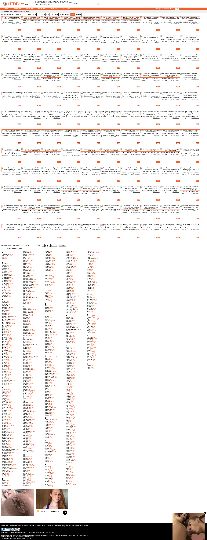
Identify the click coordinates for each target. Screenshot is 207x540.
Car (3, 394)
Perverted (68, 254)
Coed (3, 430)
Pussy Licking (70, 308)
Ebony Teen (26, 314)
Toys (88, 279)
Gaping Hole (27, 407)
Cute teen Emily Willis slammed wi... (170, 134)
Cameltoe (5, 389)
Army (3, 289)
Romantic (68, 338)
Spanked (68, 417)
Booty (4, 356)
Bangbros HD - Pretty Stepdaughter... (11, 154)
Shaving (68, 375)
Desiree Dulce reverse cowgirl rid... (130, 21)
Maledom (47, 361)
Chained (4, 406)
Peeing (47, 480)
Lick (46, 338)
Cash (3, 397)
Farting (25, 348)
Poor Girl (68, 279)
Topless (89, 276)
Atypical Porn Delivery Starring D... (71, 21)
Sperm (68, 420)
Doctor (25, 269)
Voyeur (89, 332)
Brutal (4, 371)
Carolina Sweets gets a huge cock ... (11, 230)
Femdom (26, 358)
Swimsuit (68, 457)
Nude (46, 429)
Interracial (47, 283)
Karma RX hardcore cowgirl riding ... (91, 115)
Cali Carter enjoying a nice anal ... (110, 21)
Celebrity (5, 401)
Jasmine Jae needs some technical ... (70, 154)
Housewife (48, 257)
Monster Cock (49, 407)
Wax (88, 340)
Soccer (68, 402)
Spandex (68, 414)
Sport (67, 423)
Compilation (5, 436)
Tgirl (67, 480)
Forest (25, 389)
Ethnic (25, 327)
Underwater (90, 302)
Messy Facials (49, 385)
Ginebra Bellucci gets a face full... (11, 96)
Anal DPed (5, 277)
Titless (89, 264)
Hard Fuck (26, 465)
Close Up (5, 424)
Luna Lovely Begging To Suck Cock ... (130, 40)
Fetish (25, 359)
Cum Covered (6, 458)
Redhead (68, 320)
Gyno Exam (26, 452)
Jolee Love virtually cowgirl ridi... (170, 58)
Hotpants (47, 256)
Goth (24, 434)
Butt (3, 385)
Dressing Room (28, 291)
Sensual (68, 368)
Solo (67, 408)
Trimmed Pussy (91, 285)
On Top (47, 453)
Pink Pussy (69, 264)
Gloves (25, 428)
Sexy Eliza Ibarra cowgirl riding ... (110, 152)
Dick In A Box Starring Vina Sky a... (190, 154)
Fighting (25, 362)
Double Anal (27, 278)
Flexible (25, 378)
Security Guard (70, 358)
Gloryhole (26, 426)
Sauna (68, 350)
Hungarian (48, 267)
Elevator (25, 317)
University (90, 308)
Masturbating (48, 372)
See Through (69, 360)
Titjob (88, 263)
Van (88, 320)
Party (46, 477)
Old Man (47, 448)
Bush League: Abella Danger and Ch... (90, 96)
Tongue (89, 273)
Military (47, 391)
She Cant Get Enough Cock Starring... (190, 192)
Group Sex (26, 446)
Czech (4, 476)
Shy (67, 380)
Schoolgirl (69, 351)
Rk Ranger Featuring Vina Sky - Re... (150, 153)
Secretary (68, 355)
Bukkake (4, 373)
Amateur (4, 271)
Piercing (68, 262)
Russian (68, 342)
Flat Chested (27, 377)
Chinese (4, 410)
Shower (68, 378)
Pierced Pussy (70, 260)
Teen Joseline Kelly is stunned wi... (130, 191)
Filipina (25, 363)
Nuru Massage (49, 434)
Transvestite (90, 284)
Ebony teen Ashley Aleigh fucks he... (11, 115)
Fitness (25, 374)
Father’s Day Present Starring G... (110, 209)
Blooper (4, 343)
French (25, 393)
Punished (68, 300)
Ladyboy (47, 319)
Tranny (89, 281)
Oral (46, 456)
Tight (88, 257)
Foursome (26, 392)
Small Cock (69, 396)
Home (6, 8)
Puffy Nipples (69, 299)
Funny (25, 398)
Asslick (4, 295)
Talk (67, 468)
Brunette (4, 370)
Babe (3, 301)
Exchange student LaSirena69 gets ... (170, 98)
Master (47, 370)
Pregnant (68, 287)
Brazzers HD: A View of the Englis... (130, 211)
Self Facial (69, 362)
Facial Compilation (28, 344)
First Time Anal (27, 369)
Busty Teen (5, 383)
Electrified (26, 316)
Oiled (46, 445)
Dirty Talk (26, 267)
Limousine (48, 340)
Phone (68, 256)
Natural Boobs (49, 420)
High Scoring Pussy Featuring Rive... (190, 173)
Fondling (26, 380)
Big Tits (4, 326)
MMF (46, 400)
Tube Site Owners (23, 526)
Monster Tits (48, 409)
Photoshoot (69, 257)
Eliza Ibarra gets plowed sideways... (130, 153)
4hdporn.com (12, 535)
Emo (24, 318)
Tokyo (88, 272)
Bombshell (5, 350)
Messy (46, 383)
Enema (25, 320)
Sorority (68, 411)
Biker (3, 328)
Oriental (47, 460)
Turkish (89, 288)
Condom (4, 437)
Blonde (4, 341)
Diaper (25, 262)
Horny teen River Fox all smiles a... (11, 134)
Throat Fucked (91, 253)
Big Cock (5, 322)
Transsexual (90, 282)
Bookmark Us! (28, 11)
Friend (25, 395)
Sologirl (68, 410)
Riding (68, 332)
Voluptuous (90, 331)
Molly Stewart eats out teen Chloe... (170, 191)
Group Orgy (26, 444)
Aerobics (4, 268)
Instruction (48, 281)
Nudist (46, 430)
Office (46, 444)
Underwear (90, 304)
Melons (47, 382)
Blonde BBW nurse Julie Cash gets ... (150, 117)
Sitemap (39, 526)
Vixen (88, 329)
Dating (25, 251)
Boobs (4, 353)
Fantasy (25, 347)
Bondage (5, 352)
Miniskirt (47, 394)
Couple (4, 444)
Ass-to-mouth (6, 293)
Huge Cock (48, 259)
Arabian (4, 287)
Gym (24, 447)
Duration (78, 14)
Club (3, 427)
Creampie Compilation (9, 449)
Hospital (47, 251)
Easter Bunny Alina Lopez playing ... (150, 134)
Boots (4, 355)
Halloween (26, 461)
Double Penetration (29, 284)
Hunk (46, 269)
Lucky (46, 352)
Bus (3, 377)
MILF (46, 390)
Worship (89, 359)
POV (67, 285)
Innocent (47, 278)
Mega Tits (47, 380)
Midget (47, 388)
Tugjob (89, 287)
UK (88, 296)
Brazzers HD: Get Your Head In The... (150, 228)
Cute (3, 474)
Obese (46, 442)
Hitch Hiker (26, 476)
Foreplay (26, 387)
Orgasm (47, 457)
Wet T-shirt (90, 347)
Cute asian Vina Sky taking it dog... (71, 78)
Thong (67, 483)
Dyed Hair (26, 302)
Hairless (25, 458)
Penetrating (48, 483)
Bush (3, 379)
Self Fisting (69, 363)
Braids (4, 362)
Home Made (27, 482)
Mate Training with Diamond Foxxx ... (11, 173)
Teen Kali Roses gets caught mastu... (31, 153)
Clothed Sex (5, 425)
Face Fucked (27, 340)
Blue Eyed (5, 347)
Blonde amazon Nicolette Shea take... (51, 211)
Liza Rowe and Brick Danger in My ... (110, 41)
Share (67, 372)
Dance (4, 481)
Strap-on (68, 438)
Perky (67, 253)
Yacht (88, 365)
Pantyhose (48, 472)
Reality (68, 317)
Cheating (5, 407)
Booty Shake (6, 358)
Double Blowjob (28, 279)
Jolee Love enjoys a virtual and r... (190, 59)
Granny (25, 438)
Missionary (48, 397)
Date (72, 14)
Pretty (67, 288)
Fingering (26, 365)
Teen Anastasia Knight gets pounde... (150, 79)
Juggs (46, 299)
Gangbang (26, 405)
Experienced (27, 333)
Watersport (90, 338)
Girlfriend (26, 420)
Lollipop (47, 346)
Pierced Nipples (70, 259)
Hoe (24, 477)
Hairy (25, 459)
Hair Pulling (26, 456)
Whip (88, 349)
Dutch (25, 300)
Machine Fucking (50, 357)
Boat (3, 349)
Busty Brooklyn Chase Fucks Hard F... (31, 96)
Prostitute (68, 293)
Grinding (25, 441)
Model (46, 403)
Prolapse (68, 291)
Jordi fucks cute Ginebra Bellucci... (190, 78)
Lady (46, 318)
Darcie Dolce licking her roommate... (71, 136)
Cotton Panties (6, 439)
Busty (3, 382)
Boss (3, 359)
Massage (47, 366)
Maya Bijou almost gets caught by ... (170, 117)
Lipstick (47, 343)
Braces (4, 361)
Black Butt (5, 337)
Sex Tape (68, 371)
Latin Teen (48, 325)
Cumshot (5, 467)
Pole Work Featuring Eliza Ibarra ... (90, 153)
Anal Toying (5, 283)
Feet (24, 355)
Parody (47, 475)
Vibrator (89, 323)
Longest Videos (41, 8)
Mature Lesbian (49, 378)
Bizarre (4, 334)
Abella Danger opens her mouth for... (11, 191)
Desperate (26, 260)
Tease (67, 477)
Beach (4, 314)
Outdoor (47, 462)
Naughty (47, 423)
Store (67, 434)
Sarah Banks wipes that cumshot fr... (90, 228)
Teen (67, 479)
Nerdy (46, 425)
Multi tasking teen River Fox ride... (190, 117)
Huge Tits (47, 262)
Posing (68, 284)
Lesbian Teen (49, 334)
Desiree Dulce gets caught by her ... (190, 22)
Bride (3, 367)
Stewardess (69, 431)
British (4, 368)
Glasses (25, 425)
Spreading (69, 425)
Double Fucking (28, 282)
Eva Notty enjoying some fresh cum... (51, 21)
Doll (24, 272)
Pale (46, 469)
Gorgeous (26, 432)
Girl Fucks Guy (27, 417)
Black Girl (5, 338)
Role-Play (68, 335)
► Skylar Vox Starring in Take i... (110, 115)
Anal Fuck (5, 280)
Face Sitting (26, 341)
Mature (47, 375)
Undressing (90, 305)
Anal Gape (5, 281)
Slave (67, 390)
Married (47, 363)
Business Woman (7, 380)
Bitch (3, 332)
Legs (46, 328)
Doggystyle (26, 271)
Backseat (5, 306)
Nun (46, 432)
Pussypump (69, 312)
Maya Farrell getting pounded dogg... (31, 21)
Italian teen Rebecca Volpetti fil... (130, 115)
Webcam (89, 341)
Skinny (68, 386)
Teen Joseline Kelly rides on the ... (150, 191)
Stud (67, 446)
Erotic (25, 323)
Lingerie (47, 341)
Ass (3, 292)
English (25, 321)
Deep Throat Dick (28, 297)
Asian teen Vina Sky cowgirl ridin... (91, 78)
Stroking (68, 444)
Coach (4, 428)
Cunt (3, 470)
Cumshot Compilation (8, 468)
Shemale (166, 9)
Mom (46, 404)
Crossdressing (6, 452)
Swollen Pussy (70, 460)
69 (3, 259)
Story (67, 435)
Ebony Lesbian (27, 309)
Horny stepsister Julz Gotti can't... (70, 229)
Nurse (46, 433)
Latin (46, 324)
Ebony (25, 308)
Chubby (4, 413)
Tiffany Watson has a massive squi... (71, 59)
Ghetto (25, 416)
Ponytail (68, 276)
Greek (25, 440)
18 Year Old (5, 254)
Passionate (48, 478)
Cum (3, 456)
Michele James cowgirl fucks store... (51, 96)
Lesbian (47, 330)
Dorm (25, 276)
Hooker (25, 483)
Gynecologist (27, 450)
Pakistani (47, 468)
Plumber (68, 272)
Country (4, 443)
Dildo (25, 264)
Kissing (47, 307)
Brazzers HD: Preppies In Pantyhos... (150, 211)
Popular (67, 14)
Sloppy (68, 393)
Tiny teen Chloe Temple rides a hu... (31, 134)
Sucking (68, 452)
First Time (26, 368)
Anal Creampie (6, 275)
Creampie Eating (7, 450)
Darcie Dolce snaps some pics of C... (90, 134)
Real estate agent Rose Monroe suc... (190, 210)
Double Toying (27, 287)
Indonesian (48, 277)
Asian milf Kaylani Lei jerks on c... (71, 171)
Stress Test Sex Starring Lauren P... (110, 228)
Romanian (69, 336)
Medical (47, 379)
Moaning (47, 401)
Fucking (25, 396)
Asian (4, 290)
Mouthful (47, 412)
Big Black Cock (6, 319)
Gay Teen (26, 413)
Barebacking (6, 307)
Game (25, 404)
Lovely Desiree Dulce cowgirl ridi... (150, 22)
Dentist (25, 257)
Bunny (4, 376)
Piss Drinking (69, 266)
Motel (46, 410)
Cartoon (4, 395)
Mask (46, 364)
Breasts (4, 365)
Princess (68, 290)
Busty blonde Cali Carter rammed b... (90, 21)
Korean (47, 311)
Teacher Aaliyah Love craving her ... (190, 228)
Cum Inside (5, 462)
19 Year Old (5, 256)
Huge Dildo (48, 260)
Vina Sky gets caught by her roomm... (110, 79)
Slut (67, 395)
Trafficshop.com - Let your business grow (77, 526)
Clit (3, 422)
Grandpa (26, 437)
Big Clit (4, 320)
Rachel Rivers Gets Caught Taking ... (150, 41)
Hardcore (26, 467)
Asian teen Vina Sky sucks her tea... (51, 117)
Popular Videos (29, 8)
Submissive (69, 450)
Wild (88, 356)
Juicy (46, 301)
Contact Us (32, 526)
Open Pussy (48, 454)
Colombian (5, 434)
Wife (88, 353)
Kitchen (47, 308)
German (25, 414)
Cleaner (4, 421)
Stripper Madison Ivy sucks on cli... (150, 59)
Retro (67, 324)
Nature (47, 421)
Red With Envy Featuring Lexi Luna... (31, 60)
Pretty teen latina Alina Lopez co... (130, 134)
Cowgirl (4, 446)
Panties (47, 471)
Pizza (67, 271)
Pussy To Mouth (70, 311)
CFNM (4, 404)
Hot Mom (47, 253)
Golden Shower (28, 431)
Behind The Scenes (8, 316)
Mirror (46, 395)
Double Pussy (27, 285)
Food (24, 381)
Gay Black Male (28, 411)
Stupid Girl (69, 449)
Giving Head (27, 422)
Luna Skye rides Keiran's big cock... (150, 172)
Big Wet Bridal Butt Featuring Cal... (11, 210)
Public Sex (69, 297)
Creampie (5, 447)
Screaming (69, 353)
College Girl (5, 431)
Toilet (88, 271)
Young (89, 368)
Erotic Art (26, 324)
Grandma (26, 435)
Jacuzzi (47, 290)
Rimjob (68, 333)
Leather (47, 327)
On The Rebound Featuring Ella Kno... (11, 59)
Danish (4, 482)
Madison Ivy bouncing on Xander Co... (110, 96)
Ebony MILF (26, 311)
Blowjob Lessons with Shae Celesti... (91, 210)
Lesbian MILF (49, 331)
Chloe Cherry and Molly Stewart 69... (110, 136)
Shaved (68, 374)
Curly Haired (6, 471)
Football (25, 384)
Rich (67, 330)
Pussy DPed (69, 305)
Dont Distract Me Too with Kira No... (91, 192)
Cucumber (5, 455)
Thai (67, 482)
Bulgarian (5, 374)
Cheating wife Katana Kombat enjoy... (51, 191)
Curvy (4, 473)
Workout (89, 358)
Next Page (55, 14)
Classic (4, 416)
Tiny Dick (89, 260)
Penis (46, 484)
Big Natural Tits (6, 323)
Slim (67, 392)
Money (47, 406)
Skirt (67, 387)
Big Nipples (5, 325)
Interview (47, 284)
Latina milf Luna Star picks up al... (31, 190)
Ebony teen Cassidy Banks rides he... (110, 172)
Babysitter (5, 302)
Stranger (68, 437)
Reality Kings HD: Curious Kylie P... (31, 211)
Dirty (24, 266)
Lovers (47, 350)
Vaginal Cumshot (92, 319)
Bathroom (5, 310)
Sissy (67, 383)
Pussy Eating (69, 306)
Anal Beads (5, 274)
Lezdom (47, 336)
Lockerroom (48, 344)
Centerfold (5, 403)
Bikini (3, 329)
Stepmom (68, 429)
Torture (89, 278)
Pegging (47, 481)
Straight (158, 9)
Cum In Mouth (6, 461)
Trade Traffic (13, 526)
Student (68, 447)
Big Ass (4, 317)
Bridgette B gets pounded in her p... (31, 172)
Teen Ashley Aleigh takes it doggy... (71, 40)
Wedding (89, 343)
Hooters (25, 485)
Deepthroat (26, 253)
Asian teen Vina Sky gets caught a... (170, 22)
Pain (46, 466)
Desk (24, 259)
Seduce (68, 359)
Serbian (68, 369)
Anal (3, 272)
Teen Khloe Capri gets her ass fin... (110, 60)
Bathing (4, 308)
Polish (67, 275)
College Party (6, 433)
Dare (3, 484)
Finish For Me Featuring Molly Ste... (130, 60)
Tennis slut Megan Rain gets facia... (51, 79)
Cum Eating (5, 459)
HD (24, 471)
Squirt (67, 428)
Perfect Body (69, 251)
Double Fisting (27, 281)
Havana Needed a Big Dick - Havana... (31, 40)
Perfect (47, 486)
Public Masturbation (71, 296)
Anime (4, 284)
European (26, 329)
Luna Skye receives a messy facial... (170, 172)
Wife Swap (90, 355)
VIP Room (90, 326)
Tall (67, 470)
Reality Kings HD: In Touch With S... (51, 153)
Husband (47, 271)
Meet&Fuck (53, 8)
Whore (89, 352)
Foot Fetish (26, 383)
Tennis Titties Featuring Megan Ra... (170, 153)
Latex (46, 322)
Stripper (68, 441)
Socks (67, 404)
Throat (89, 251)
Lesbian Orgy (48, 333)
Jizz (46, 298)
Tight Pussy (90, 259)
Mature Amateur (49, 376)
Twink (88, 290)
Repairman (69, 321)
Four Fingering (27, 390)
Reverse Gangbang (71, 329)
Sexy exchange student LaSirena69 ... (190, 98)
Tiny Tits (89, 262)
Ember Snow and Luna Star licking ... (11, 22)
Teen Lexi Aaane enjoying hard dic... (91, 40)
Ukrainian (90, 298)
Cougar (4, 442)
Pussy (67, 303)
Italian (46, 286)
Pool (67, 278)
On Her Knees (49, 451)
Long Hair (47, 348)
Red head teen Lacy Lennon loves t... (31, 78)
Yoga (88, 367)
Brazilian (4, 364)
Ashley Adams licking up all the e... (51, 172)
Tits (88, 266)
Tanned (68, 473)
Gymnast (26, 449)
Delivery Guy (27, 254)
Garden (25, 408)
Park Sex (47, 474)
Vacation (89, 316)
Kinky (46, 306)
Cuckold (4, 453)
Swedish (68, 454)
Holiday (25, 479)
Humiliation (48, 264)
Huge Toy (47, 263)
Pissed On (69, 267)
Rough (68, 339)
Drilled (25, 293)
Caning (4, 392)
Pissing (68, 269)
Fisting (25, 372)
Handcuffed (26, 462)
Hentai (25, 473)
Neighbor (47, 424)
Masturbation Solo (50, 373)
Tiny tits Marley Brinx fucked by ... (150, 96)
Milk (46, 392)
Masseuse (48, 367)
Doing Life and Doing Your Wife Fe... (170, 211)
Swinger (68, 459)
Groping (25, 443)
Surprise (68, 453)
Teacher (68, 476)
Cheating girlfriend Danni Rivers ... (11, 40)
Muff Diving (48, 413)
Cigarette (5, 415)
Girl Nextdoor (27, 419)
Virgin (88, 328)
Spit (67, 422)
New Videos (17, 8)
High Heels (26, 474)
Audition (4, 296)
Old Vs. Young (49, 450)
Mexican (47, 386)
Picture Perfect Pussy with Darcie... (70, 192)
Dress (25, 290)
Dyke (24, 303)
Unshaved (90, 309)
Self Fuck (68, 365)
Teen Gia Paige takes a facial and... (189, 134)
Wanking (89, 337)
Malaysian (48, 360)
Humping (47, 266)
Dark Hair (5, 485)
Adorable (5, 265)
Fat (24, 350)
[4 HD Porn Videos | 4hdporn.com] (17, 3)
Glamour (25, 423)
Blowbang (5, 344)
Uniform (89, 306)
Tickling (89, 254)
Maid (46, 358)
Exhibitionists (27, 330)
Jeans (46, 295)
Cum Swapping (6, 465)
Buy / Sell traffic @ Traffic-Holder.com (53, 526)
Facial (25, 343)
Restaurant (69, 323)
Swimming (69, 456)
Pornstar (68, 281)
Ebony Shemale (28, 313)
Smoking (68, 399)
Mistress (47, 398)
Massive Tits (48, 369)
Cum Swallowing (7, 464)
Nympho (47, 437)
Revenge (68, 326)
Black (3, 335)
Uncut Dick (90, 301)
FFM (24, 360)
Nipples (47, 427)
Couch (4, 440)
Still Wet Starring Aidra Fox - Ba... (51, 228)
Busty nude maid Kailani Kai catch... (11, 78)
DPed (25, 288)
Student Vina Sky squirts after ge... (31, 117)
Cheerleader (6, 409)
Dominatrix (26, 275)
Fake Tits (26, 346)
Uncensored (90, 299)
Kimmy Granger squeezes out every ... (130, 230)
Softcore (68, 407)
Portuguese (69, 282)
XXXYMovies (17, 23)
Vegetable (90, 322)
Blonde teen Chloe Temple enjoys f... (51, 134)
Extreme (25, 335)
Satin (67, 348)
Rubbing (68, 341)
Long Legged (48, 349)
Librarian (47, 337)
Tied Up (89, 256)
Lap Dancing (48, 321)
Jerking (47, 296)
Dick (24, 263)
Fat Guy (25, 351)
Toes (88, 269)
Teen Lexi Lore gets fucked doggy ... (91, 59)
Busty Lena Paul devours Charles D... (170, 228)
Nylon (46, 436)
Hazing (25, 470)
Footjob (25, 386)
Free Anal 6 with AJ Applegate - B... (110, 191)
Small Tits (68, 398)
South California (70, 413)
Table (67, 467)
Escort (25, 326)
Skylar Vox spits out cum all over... (190, 39)
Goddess (26, 429)
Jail (46, 292)
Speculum (69, 419)
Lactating (47, 316)
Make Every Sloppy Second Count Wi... (71, 98)
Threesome (69, 485)
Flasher (25, 375)
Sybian (68, 462)
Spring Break (69, 426)
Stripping (68, 443)
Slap (67, 389)
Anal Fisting (5, 278)
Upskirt (89, 311)
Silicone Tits (69, 381)
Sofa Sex (68, 405)
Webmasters (4, 526)
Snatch (68, 401)
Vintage (89, 325)
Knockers (47, 310)
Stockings (68, 432)
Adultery (4, 266)
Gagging (25, 402)
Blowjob (4, 346)
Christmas (5, 412)
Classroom (5, 418)
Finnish (25, 366)
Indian (46, 275)
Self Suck (68, 366)
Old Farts (47, 447)
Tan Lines (68, 471)
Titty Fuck (89, 267)
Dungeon (26, 299)
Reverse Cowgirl (70, 327)
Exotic (25, 332)
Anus (3, 286)
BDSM (4, 313)
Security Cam (70, 356)
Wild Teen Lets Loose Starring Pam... (91, 173)
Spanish (68, 416)
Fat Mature (26, 353)
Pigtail (67, 263)
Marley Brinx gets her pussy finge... (130, 96)
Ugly (88, 295)
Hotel (46, 254)
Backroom (5, 304)
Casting (4, 398)
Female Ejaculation (29, 356)
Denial (25, 256)
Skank (67, 384)
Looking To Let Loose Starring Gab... (71, 115)
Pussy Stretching (70, 309)
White (88, 350)
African (4, 269)
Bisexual (4, 331)
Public (67, 294)
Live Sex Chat (65, 8)
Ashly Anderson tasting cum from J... (70, 210)
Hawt (24, 468)
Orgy (46, 459)
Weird (88, 344)
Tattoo (67, 474)
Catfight (4, 400)
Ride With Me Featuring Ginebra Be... (130, 78)
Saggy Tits (69, 347)
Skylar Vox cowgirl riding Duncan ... (170, 40)
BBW (3, 311)
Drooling (25, 296)
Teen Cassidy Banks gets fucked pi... (130, 173)
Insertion (47, 280)
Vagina (89, 317)
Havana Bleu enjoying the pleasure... (51, 41)
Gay (172, 9)
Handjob (25, 464)
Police (67, 273)
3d (3, 257)
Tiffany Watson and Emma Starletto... (51, 59)
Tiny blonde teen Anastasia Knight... (170, 79)
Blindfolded (5, 340)
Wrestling (89, 361)
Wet (88, 346)
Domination (26, 273)
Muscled (47, 415)
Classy (4, 419)
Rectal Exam (69, 318)
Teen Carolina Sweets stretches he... (31, 230)
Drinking (25, 294)
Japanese (47, 293)
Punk (67, 302)
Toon (88, 275)
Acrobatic (5, 263)
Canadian (5, 391)
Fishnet (25, 371)
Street (67, 440)
